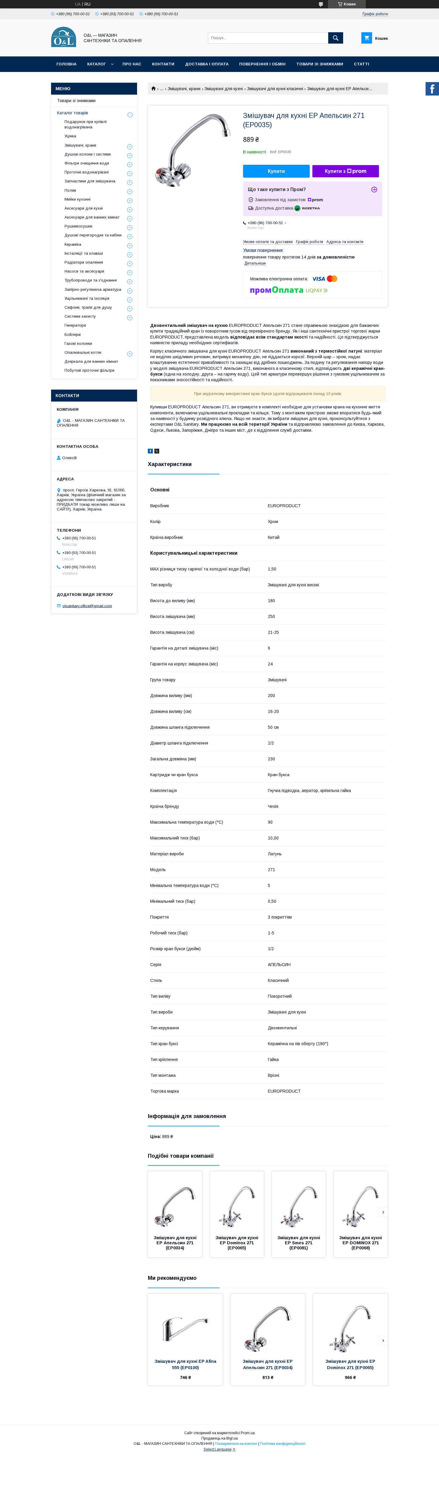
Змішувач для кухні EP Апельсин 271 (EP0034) (176, 1242)
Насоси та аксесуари (84, 271)
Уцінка (70, 136)
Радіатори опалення (84, 262)
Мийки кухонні (77, 199)
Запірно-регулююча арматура (93, 289)
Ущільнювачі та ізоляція (87, 298)
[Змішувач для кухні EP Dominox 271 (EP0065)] (237, 1201)
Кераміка (73, 244)
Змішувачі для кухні (224, 88)
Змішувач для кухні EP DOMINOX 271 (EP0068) (361, 1242)
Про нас (131, 64)
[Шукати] (335, 38)
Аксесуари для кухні (84, 208)
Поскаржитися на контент (236, 1444)
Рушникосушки (78, 226)
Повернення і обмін (262, 64)
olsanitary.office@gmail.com (87, 605)
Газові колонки (78, 343)
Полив (70, 190)
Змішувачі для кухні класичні (275, 88)
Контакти (163, 64)
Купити (276, 171)
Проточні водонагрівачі (87, 172)
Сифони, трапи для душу (88, 307)
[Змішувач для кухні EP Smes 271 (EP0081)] (299, 1201)
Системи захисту (80, 316)
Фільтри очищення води (87, 163)
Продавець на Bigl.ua (219, 1438)
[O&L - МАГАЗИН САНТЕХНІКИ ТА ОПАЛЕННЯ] (63, 48)
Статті (361, 64)
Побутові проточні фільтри (89, 370)
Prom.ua (248, 1433)
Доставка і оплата (206, 64)
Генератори (75, 325)
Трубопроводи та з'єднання (91, 280)
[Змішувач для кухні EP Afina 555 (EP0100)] (185, 1324)
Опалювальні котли (83, 352)
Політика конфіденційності (283, 1444)
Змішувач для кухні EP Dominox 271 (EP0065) (238, 1242)
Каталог (96, 64)
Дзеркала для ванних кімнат (91, 361)
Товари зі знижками (319, 64)
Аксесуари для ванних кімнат (92, 217)
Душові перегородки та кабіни (93, 235)
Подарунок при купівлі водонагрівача (86, 124)
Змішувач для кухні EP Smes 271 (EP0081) (299, 1242)
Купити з (335, 171)
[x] (156, 452)
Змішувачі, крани (184, 88)
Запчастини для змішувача (90, 181)
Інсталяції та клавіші (84, 253)
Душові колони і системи (88, 154)
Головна (66, 64)
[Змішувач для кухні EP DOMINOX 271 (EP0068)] (361, 1201)
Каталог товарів (72, 112)
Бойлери (73, 334)
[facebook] (150, 452)
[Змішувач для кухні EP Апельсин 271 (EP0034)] (175, 1201)
